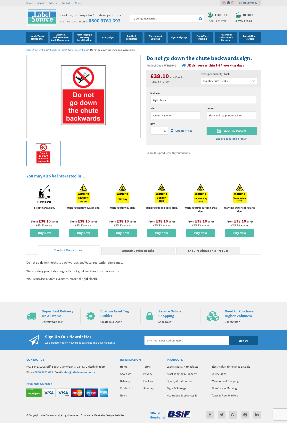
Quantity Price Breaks (215, 81)
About (40, 2)
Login (211, 21)
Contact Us (127, 388)
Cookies (148, 381)
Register (221, 21)
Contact (66, 2)
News (77, 2)
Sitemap (148, 388)
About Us (125, 374)
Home (29, 2)
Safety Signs (41, 49)
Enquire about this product (231, 138)
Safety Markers (58, 49)
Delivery (53, 2)
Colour (211, 108)
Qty (152, 124)
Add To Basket (234, 131)
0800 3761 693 (105, 20)
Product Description (69, 250)
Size (152, 108)
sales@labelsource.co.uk (78, 372)
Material (155, 93)
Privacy (147, 374)
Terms (147, 366)
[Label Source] (41, 25)
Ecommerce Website (91, 415)
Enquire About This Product (208, 251)
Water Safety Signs (78, 49)
